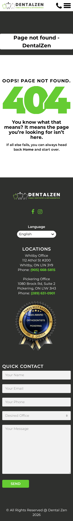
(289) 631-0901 (43, 293)
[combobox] (36, 415)
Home (28, 149)
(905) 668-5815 (43, 270)
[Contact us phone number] (59, 5)
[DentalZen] (22, 5)
